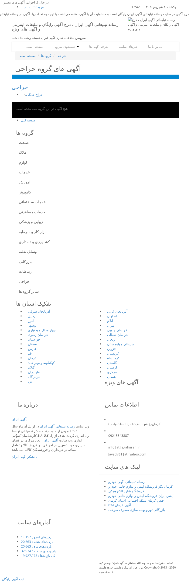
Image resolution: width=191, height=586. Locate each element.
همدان (111, 376)
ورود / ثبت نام (34, 7)
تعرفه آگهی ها (98, 46)
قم (30, 353)
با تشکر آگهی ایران (25, 456)
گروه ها (46, 55)
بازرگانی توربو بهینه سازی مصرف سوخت (136, 509)
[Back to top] (1, 583)
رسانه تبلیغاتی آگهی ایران (57, 426)
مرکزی (112, 372)
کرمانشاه (113, 358)
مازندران (34, 372)
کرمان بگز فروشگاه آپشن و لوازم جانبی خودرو (140, 486)
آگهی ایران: (19, 419)
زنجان (111, 339)
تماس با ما (154, 46)
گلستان (112, 362)
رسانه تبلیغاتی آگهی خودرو (126, 481)
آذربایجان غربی (117, 311)
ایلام (110, 320)
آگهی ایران (51, 440)
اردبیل (32, 316)
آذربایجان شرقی (39, 311)
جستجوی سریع (64, 46)
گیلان (31, 367)
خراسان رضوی (38, 334)
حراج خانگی (33, 94)
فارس (32, 348)
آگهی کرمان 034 (119, 505)
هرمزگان (34, 376)
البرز (31, 320)
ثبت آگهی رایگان (12, 579)
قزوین (111, 348)
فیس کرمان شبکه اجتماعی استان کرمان (136, 500)
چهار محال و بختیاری (42, 330)
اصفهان (112, 316)
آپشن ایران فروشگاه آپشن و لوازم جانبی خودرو (141, 495)
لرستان (112, 367)
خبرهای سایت (128, 46)
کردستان (113, 353)
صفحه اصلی (34, 46)
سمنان (32, 344)
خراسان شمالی (117, 334)
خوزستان (34, 339)
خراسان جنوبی (117, 330)
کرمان (32, 358)
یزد (30, 381)
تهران (111, 325)
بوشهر (32, 325)
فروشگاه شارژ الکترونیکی (126, 491)
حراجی (61, 55)
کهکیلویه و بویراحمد (41, 362)
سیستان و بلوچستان (120, 344)
